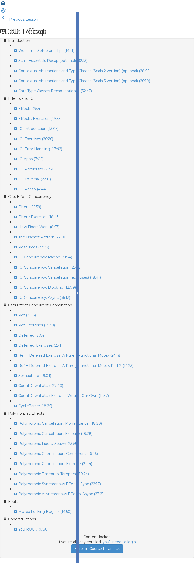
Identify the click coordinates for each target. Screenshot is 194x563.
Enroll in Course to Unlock (97, 548)
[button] (3, 5)
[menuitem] (3, 12)
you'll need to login (119, 542)
